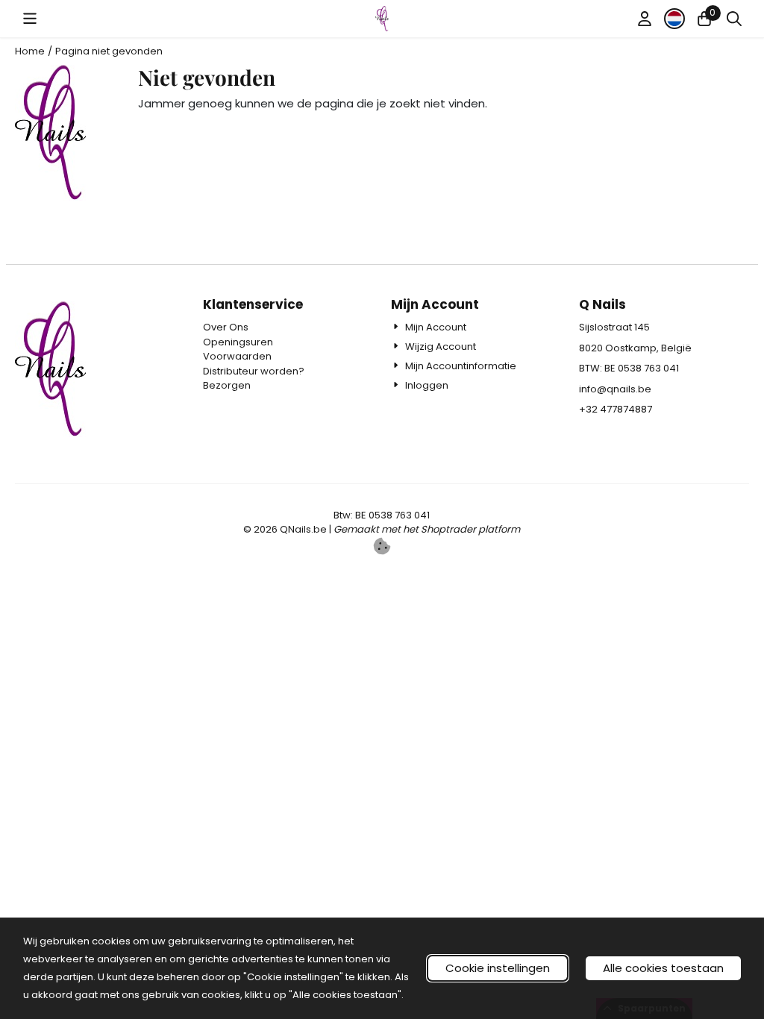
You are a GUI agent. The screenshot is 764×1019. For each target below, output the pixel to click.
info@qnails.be (615, 389)
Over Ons (225, 327)
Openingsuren (238, 342)
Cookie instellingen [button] (497, 968)
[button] (30, 18)
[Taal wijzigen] (674, 18)
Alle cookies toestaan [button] (663, 968)
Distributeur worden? (253, 371)
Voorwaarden (237, 356)
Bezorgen (227, 385)
